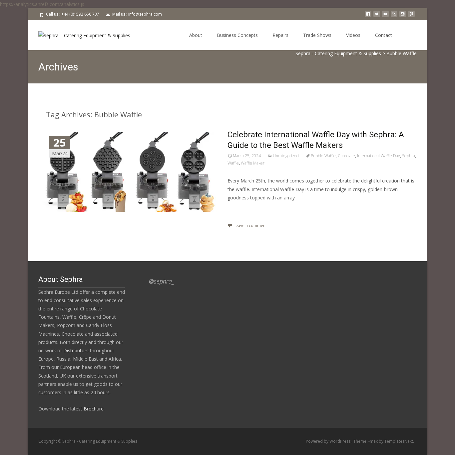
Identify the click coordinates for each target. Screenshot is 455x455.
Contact (383, 35)
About (195, 35)
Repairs (280, 35)
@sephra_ (161, 281)
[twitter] (376, 16)
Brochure (93, 408)
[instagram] (402, 16)
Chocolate (346, 156)
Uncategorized (286, 156)
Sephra (408, 156)
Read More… (242, 210)
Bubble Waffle (323, 156)
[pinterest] (411, 16)
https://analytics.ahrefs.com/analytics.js (42, 4)
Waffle (233, 163)
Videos (353, 35)
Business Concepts (237, 35)
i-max (373, 441)
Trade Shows (317, 35)
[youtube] (385, 16)
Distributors (76, 350)
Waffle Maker (252, 163)
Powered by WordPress (328, 441)
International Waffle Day (378, 156)
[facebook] (368, 16)
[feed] (394, 16)
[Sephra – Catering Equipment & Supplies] (79, 33)
